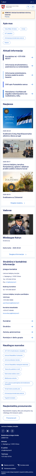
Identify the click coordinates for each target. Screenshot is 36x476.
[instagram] (12, 431)
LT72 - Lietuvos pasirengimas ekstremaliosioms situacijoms (17, 383)
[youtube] (7, 431)
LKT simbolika (8, 33)
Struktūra (6, 327)
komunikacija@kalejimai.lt (11, 313)
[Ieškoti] (28, 7)
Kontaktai (6, 321)
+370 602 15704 (6, 456)
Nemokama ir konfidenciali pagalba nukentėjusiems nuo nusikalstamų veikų (16, 94)
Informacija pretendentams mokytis (14, 38)
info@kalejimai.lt (11, 282)
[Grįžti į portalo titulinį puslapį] (3, 2)
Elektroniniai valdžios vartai (12, 373)
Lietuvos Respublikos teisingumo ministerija (16, 364)
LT (31, 2)
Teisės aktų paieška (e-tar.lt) (12, 369)
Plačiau (7, 17)
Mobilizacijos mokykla (11, 378)
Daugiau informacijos (16, 254)
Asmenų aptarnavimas (11, 332)
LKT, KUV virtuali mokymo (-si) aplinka (15, 351)
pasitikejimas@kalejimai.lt (11, 303)
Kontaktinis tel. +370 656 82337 (15, 57)
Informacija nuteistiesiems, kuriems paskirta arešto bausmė (15, 75)
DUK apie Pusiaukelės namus (16, 84)
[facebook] (3, 431)
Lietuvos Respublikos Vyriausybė (14, 355)
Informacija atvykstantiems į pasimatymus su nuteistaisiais (16, 66)
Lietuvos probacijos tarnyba (12, 360)
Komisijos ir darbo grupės (13, 338)
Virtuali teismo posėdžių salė (12, 389)
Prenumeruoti (11, 418)
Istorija (23, 29)
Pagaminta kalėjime (10, 398)
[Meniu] (33, 7)
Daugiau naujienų (17, 203)
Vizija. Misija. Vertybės (11, 29)
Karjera (7, 42)
